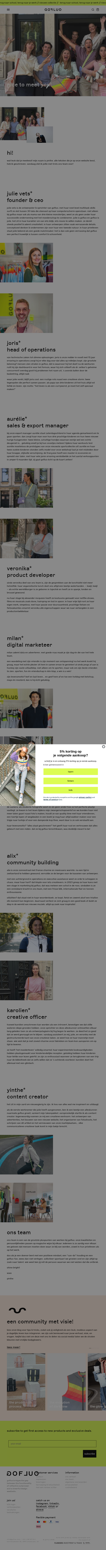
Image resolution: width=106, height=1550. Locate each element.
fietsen (70, 781)
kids (71, 790)
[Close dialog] (103, 746)
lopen (70, 771)
